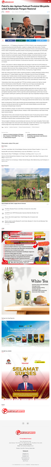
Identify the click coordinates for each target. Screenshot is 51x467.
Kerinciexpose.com (25, 458)
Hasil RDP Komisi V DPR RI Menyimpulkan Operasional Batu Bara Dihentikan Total (21, 213)
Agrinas (6, 127)
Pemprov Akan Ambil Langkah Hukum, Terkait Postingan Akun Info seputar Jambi (21, 217)
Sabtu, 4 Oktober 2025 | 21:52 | (18, 11)
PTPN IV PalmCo (35, 127)
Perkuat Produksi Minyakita (24, 127)
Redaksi (18, 448)
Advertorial (27, 11)
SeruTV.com (25, 460)
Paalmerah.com (17, 464)
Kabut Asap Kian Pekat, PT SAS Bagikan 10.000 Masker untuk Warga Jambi (18, 153)
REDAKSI (8, 11)
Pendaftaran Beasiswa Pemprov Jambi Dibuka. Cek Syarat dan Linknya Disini (20, 208)
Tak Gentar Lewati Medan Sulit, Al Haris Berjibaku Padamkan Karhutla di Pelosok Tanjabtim (21, 149)
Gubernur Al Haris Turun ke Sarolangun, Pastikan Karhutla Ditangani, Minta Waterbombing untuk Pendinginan (25, 159)
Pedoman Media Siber (30, 448)
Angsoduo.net (25, 453)
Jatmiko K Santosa (13, 127)
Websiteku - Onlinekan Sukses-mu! (32, 464)
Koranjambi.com (25, 459)
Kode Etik (23, 448)
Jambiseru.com (25, 456)
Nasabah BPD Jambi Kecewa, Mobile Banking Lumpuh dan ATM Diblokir (17, 151)
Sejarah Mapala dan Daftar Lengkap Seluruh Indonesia (14, 203)
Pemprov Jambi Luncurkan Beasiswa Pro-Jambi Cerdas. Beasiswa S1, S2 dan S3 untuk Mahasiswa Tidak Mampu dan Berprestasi (26, 221)
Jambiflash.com (25, 455)
